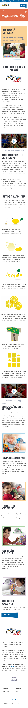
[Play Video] (14, 141)
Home (17, 691)
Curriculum (18, 689)
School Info (6, 691)
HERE (12, 666)
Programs (5, 689)
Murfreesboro (5, 5)
